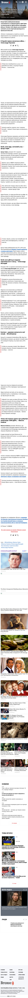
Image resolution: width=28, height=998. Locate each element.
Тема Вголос (4, 972)
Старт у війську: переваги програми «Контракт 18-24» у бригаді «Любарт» (14, 789)
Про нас (20, 969)
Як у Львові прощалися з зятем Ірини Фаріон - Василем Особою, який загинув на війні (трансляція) (14, 862)
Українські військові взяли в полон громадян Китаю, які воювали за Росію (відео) (14, 908)
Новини (3, 969)
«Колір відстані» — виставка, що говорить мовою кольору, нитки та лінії (13, 810)
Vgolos (5, 2)
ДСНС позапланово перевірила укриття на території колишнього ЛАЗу (14, 805)
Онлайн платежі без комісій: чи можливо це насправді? (12, 799)
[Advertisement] (14, 86)
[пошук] (16, 2)
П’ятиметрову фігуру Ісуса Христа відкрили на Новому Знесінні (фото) (13, 794)
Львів (11, 969)
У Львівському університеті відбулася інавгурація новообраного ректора (17, 924)
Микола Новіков (6, 544)
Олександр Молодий (17, 544)
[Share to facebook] (11, 45)
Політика (12, 972)
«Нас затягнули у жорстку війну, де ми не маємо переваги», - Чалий (14, 876)
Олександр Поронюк (7, 547)
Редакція (12, 17)
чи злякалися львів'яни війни (10, 545)
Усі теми (14, 883)
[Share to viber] (18, 45)
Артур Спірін (17, 542)
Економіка (12, 974)
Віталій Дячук (8, 542)
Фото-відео (4, 974)
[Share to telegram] (15, 45)
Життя (11, 977)
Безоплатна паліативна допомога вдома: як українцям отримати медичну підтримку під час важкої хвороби (13, 817)
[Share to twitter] (13, 45)
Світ (11, 979)
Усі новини (14, 823)
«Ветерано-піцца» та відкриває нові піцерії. (13, 476)
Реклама (20, 972)
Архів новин (21, 974)
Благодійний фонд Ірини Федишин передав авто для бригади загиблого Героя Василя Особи (13, 847)
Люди (2, 977)
